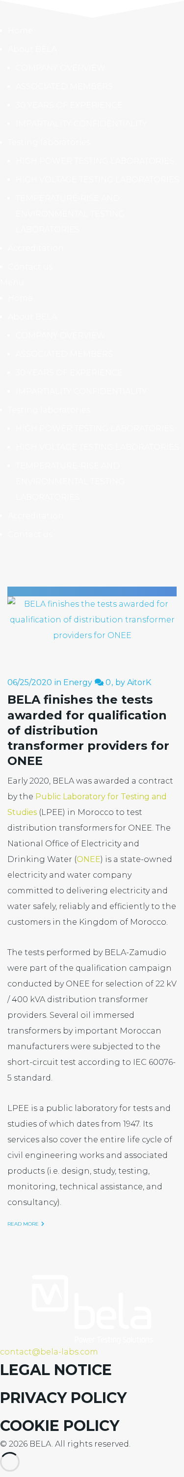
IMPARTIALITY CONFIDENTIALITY (81, 123)
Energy (77, 682)
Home (20, 30)
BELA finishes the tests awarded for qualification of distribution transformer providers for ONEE (88, 730)
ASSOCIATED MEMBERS (64, 86)
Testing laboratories (49, 142)
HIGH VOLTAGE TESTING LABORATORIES (97, 179)
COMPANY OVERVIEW (60, 68)
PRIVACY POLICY (63, 1398)
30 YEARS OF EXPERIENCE (69, 105)
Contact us (30, 266)
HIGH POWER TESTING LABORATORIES (95, 161)
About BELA (32, 49)
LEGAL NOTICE (56, 1370)
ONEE (89, 859)
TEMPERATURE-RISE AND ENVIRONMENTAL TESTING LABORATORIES (70, 214)
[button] (92, 283)
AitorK (139, 682)
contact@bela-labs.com (49, 1351)
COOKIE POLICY (59, 1426)
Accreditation (36, 248)
